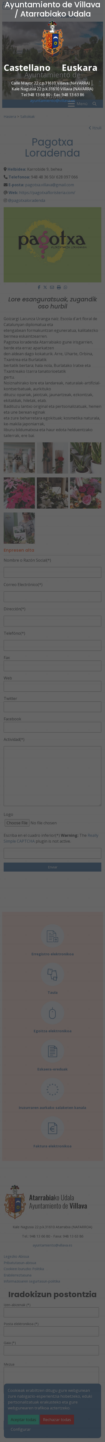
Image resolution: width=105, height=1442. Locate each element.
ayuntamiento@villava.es (52, 100)
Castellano (27, 68)
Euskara (79, 68)
